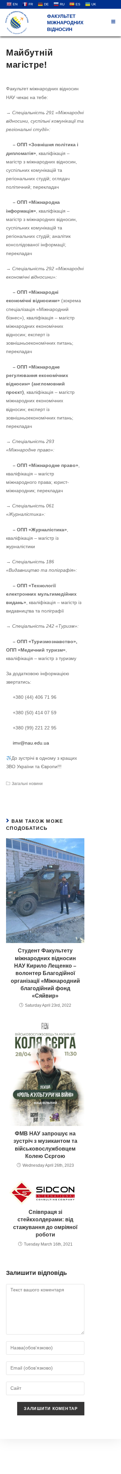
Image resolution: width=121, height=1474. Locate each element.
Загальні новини (27, 783)
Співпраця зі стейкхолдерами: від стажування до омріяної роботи (45, 1223)
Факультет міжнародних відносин (65, 22)
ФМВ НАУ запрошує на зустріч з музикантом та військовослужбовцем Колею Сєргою (45, 1145)
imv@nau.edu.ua (31, 743)
